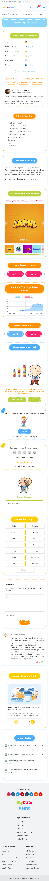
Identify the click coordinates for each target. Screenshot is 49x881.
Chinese (14, 557)
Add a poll (16, 400)
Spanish (14, 532)
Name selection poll (15, 137)
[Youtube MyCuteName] (41, 794)
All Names (30, 851)
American (35, 557)
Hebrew (35, 551)
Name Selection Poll (9, 858)
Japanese (24, 570)
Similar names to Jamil (16, 134)
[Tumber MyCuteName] (27, 794)
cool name (25, 78)
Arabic (14, 545)
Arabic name (37, 83)
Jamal (15, 334)
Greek (34, 545)
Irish (14, 551)
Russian (14, 564)
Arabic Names (31, 864)
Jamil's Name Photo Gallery (18, 126)
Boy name (11, 83)
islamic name (12, 78)
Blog (9, 143)
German (35, 532)
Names (4, 2)
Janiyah (15, 274)
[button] (43, 223)
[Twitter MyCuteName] (18, 794)
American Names (33, 868)
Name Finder (7, 864)
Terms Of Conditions (24, 832)
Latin (14, 538)
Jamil (41, 14)
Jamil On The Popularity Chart (19, 131)
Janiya (33, 274)
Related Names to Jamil (16, 129)
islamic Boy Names (29, 14)
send (24, 622)
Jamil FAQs (11, 146)
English (14, 526)
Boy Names (14, 14)
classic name (37, 78)
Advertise (21, 829)
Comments (11, 140)
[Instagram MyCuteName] (9, 794)
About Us (20, 822)
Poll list (34, 400)
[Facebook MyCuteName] (13, 794)
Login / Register (23, 2)
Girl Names (30, 858)
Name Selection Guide (10, 861)
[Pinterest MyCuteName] (22, 794)
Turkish (35, 564)
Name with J (23, 83)
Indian (34, 538)
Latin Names (31, 861)
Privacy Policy (22, 835)
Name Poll (12, 2)
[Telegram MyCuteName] (31, 794)
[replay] (44, 634)
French (35, 526)
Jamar (33, 334)
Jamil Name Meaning (15, 123)
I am (24, 431)
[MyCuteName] (8, 7)
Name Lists (6, 851)
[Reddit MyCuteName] (36, 794)
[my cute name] (24, 805)
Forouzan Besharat (21, 90)
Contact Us (21, 825)
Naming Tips (6, 868)
